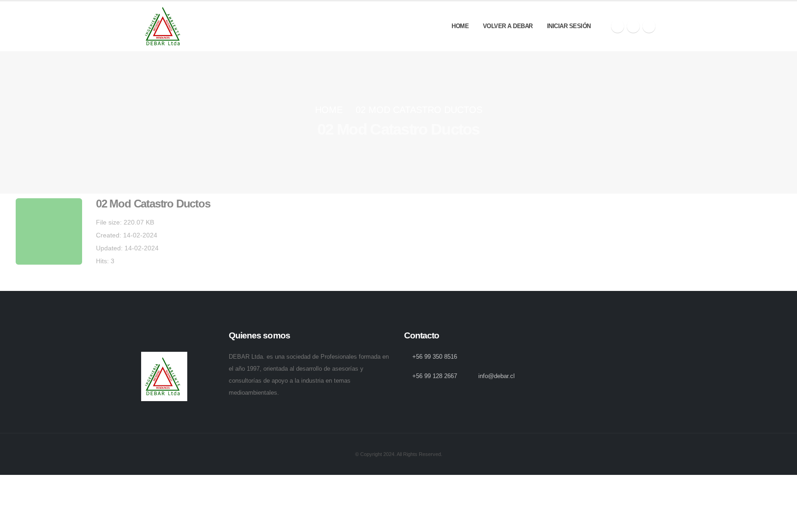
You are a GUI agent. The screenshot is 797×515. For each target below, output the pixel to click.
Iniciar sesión (569, 26)
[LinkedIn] (648, 26)
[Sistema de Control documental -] (164, 26)
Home (460, 26)
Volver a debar (508, 26)
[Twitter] (633, 26)
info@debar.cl (496, 376)
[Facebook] (617, 26)
